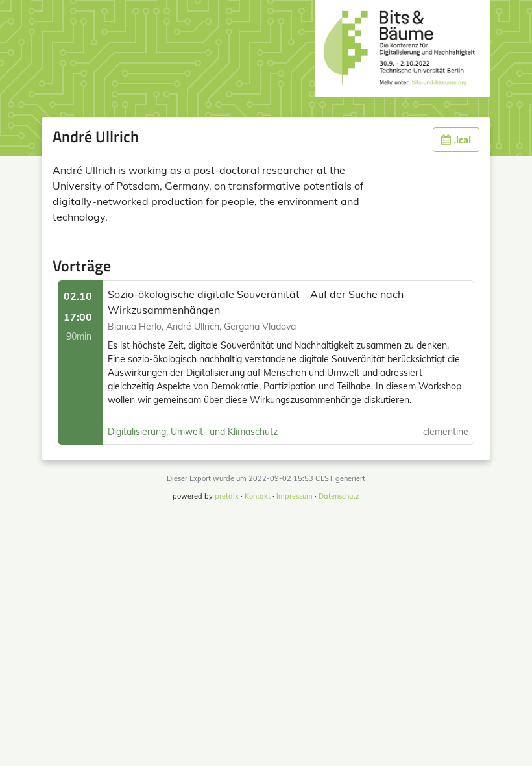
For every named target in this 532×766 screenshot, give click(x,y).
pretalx (227, 495)
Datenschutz (339, 495)
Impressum (294, 495)
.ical (461, 139)
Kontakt (258, 495)
